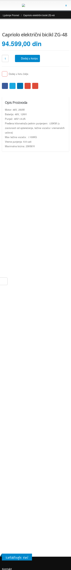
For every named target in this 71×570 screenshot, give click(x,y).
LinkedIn (20, 86)
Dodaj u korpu (29, 58)
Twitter (12, 86)
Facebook (5, 86)
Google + (28, 86)
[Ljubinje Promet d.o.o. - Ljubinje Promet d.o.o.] (35, 5)
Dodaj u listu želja (18, 74)
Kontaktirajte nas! (17, 557)
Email (35, 86)
